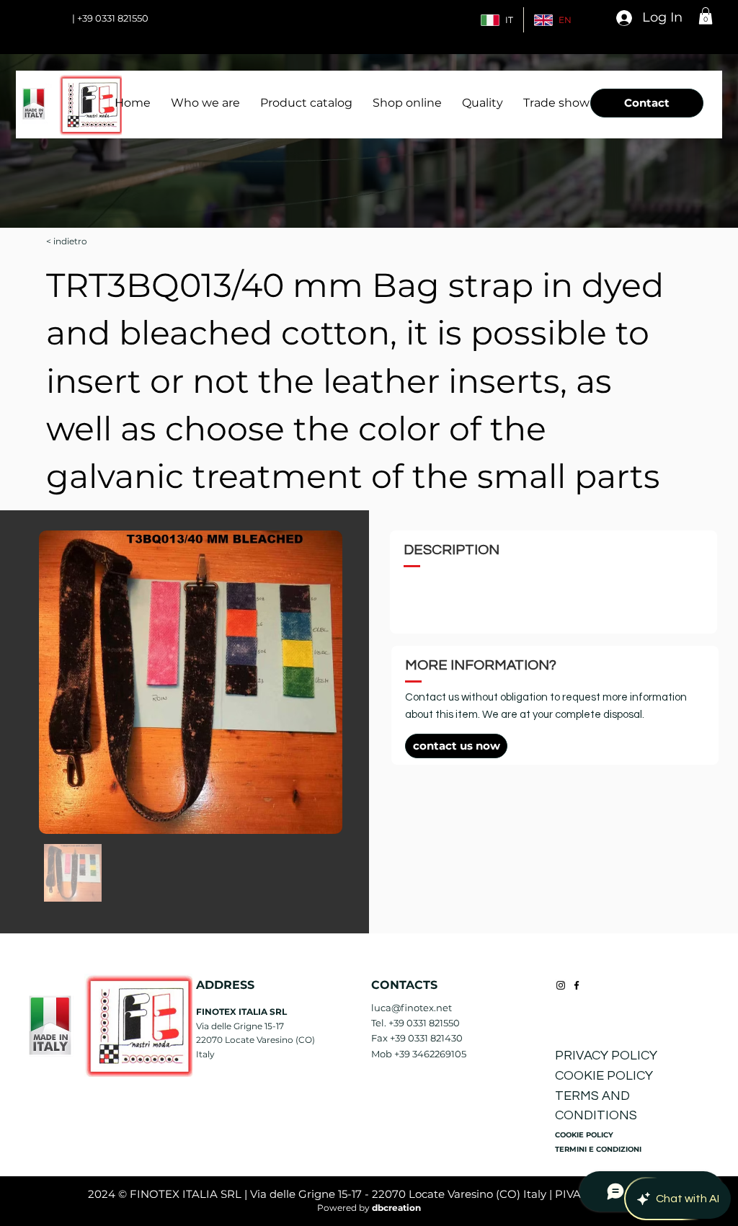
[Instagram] (560, 985)
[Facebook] (576, 985)
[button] (705, 16)
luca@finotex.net (411, 1007)
